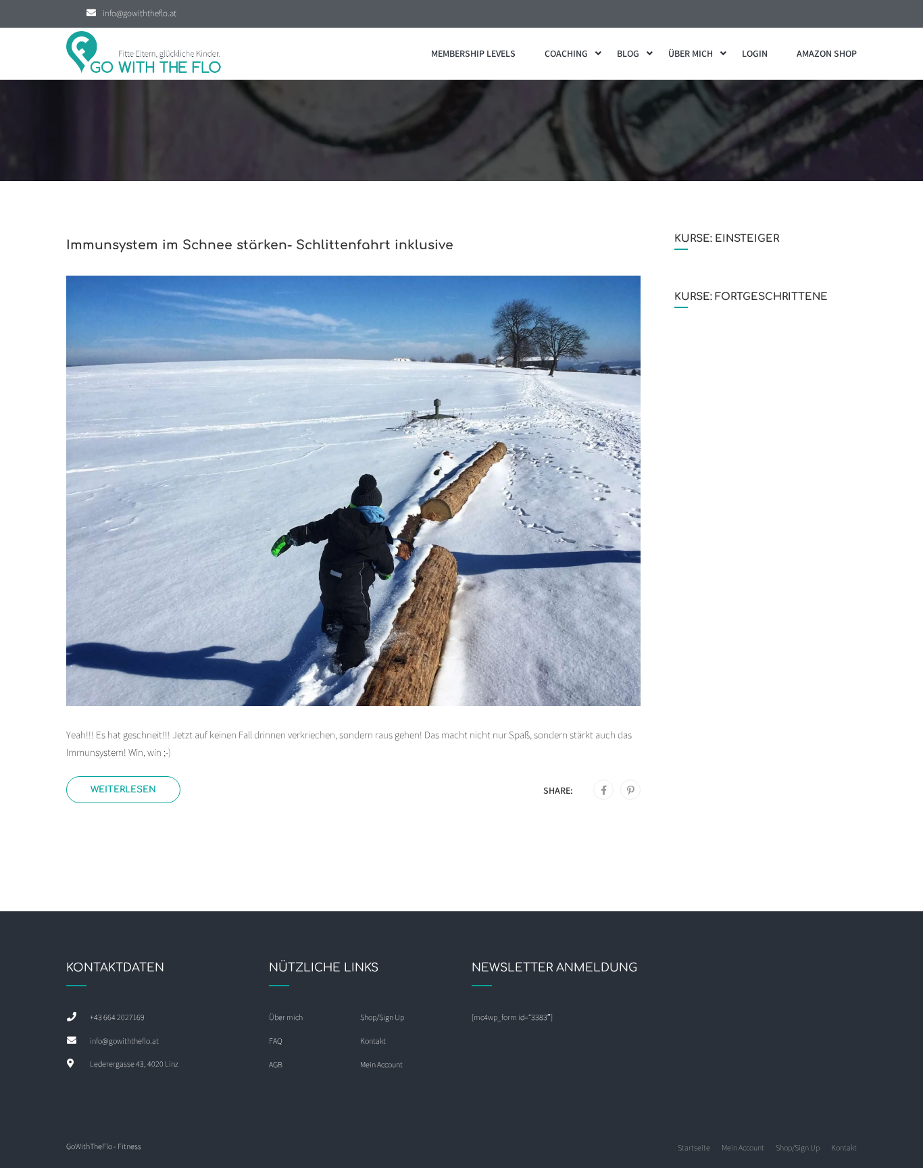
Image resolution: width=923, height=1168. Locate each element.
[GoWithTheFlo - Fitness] (144, 54)
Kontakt (373, 1041)
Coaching (566, 53)
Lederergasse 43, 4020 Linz (134, 1064)
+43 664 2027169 (117, 1017)
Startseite (694, 1147)
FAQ (275, 1041)
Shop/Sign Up (382, 1017)
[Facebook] (604, 790)
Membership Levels (473, 53)
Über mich (690, 53)
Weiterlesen (123, 789)
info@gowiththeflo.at (139, 13)
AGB (275, 1064)
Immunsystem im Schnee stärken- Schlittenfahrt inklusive (259, 245)
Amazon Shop (827, 53)
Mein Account (381, 1064)
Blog (628, 53)
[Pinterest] (630, 790)
